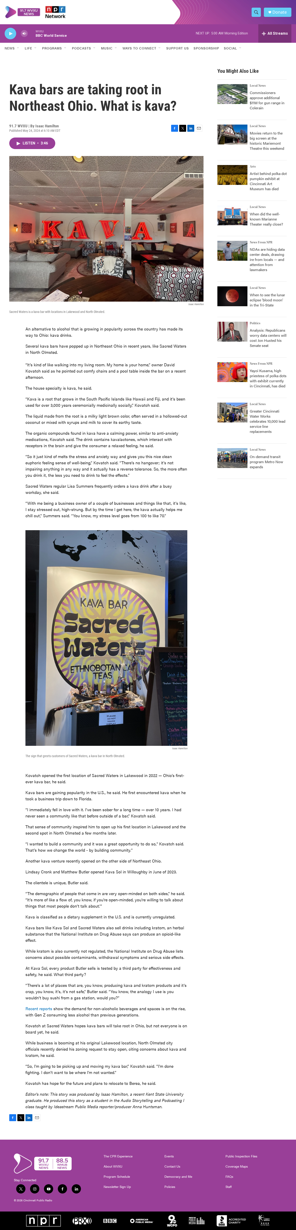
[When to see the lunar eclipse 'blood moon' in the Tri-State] (232, 296)
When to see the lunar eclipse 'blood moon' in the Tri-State (267, 300)
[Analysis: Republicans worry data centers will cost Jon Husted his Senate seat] (232, 332)
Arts (253, 166)
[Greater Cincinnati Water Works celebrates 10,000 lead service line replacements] (232, 412)
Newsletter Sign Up (117, 1187)
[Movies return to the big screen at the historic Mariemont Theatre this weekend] (232, 134)
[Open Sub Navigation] (18, 48)
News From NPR (261, 242)
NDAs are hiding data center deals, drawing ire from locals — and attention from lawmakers (267, 259)
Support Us (177, 48)
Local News (258, 86)
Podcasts (81, 48)
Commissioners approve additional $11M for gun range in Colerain (267, 100)
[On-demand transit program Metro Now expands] (232, 458)
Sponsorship (206, 48)
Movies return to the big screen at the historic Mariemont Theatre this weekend (267, 140)
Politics (255, 323)
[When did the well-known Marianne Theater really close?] (232, 215)
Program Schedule (117, 1176)
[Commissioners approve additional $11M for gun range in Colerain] (232, 94)
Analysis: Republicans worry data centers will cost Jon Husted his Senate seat (268, 337)
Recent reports (39, 1008)
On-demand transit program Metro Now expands (266, 461)
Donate (279, 12)
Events (169, 1156)
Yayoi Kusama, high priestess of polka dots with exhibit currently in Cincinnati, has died (268, 378)
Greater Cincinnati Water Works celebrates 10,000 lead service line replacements (267, 421)
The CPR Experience (118, 1156)
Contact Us (172, 1166)
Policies (169, 1187)
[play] (10, 33)
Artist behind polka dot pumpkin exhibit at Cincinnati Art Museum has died (268, 181)
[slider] (31, 33)
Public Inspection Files (241, 1156)
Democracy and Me (178, 1176)
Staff (228, 1187)
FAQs (229, 1176)
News (10, 48)
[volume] (24, 33)
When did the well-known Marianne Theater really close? (266, 219)
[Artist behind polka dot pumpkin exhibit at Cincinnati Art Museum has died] (232, 175)
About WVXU (113, 1166)
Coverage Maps (236, 1166)
